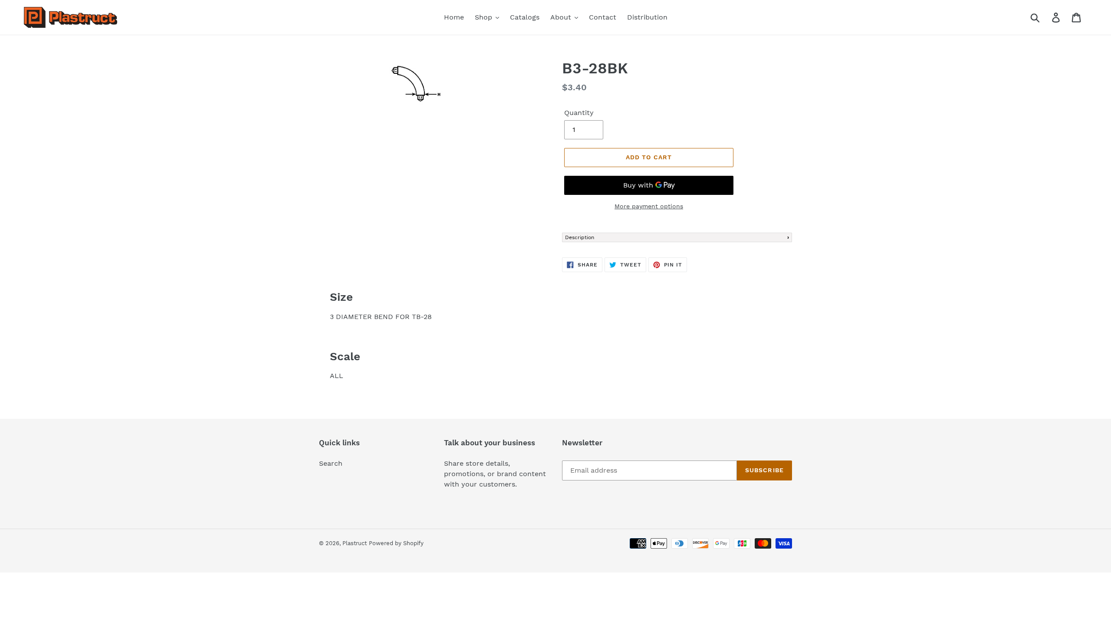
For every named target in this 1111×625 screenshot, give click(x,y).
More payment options (649, 206)
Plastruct (354, 543)
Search (330, 463)
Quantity (579, 113)
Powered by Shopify (396, 543)
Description (579, 237)
